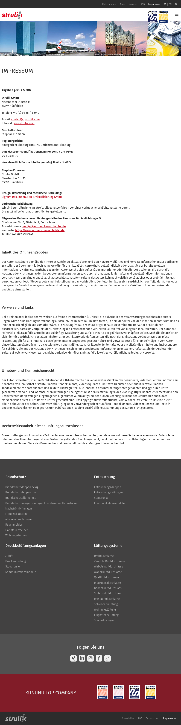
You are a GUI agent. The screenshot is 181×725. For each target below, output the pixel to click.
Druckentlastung (15, 561)
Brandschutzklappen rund (21, 492)
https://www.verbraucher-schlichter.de (40, 230)
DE (165, 4)
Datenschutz (153, 718)
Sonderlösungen (104, 620)
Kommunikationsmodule (109, 503)
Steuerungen (102, 497)
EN (170, 4)
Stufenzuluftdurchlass (107, 593)
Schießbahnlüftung (106, 604)
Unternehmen (109, 4)
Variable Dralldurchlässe (109, 561)
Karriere (133, 4)
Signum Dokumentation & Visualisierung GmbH (32, 197)
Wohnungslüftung (16, 535)
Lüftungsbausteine (16, 514)
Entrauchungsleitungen (108, 492)
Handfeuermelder (16, 530)
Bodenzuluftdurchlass (107, 588)
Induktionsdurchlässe (107, 582)
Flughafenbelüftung (106, 615)
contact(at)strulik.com (25, 119)
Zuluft (9, 556)
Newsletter (128, 718)
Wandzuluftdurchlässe (108, 572)
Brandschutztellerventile (20, 497)
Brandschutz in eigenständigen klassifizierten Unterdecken (41, 503)
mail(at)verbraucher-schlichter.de (44, 226)
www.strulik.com (24, 123)
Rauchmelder (13, 524)
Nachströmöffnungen (18, 508)
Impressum (154, 4)
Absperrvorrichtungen (19, 519)
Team (122, 4)
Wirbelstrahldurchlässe (108, 566)
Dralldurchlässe (104, 556)
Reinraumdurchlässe (107, 599)
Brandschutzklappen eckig (21, 487)
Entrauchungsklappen (107, 487)
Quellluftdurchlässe (106, 577)
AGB (143, 4)
